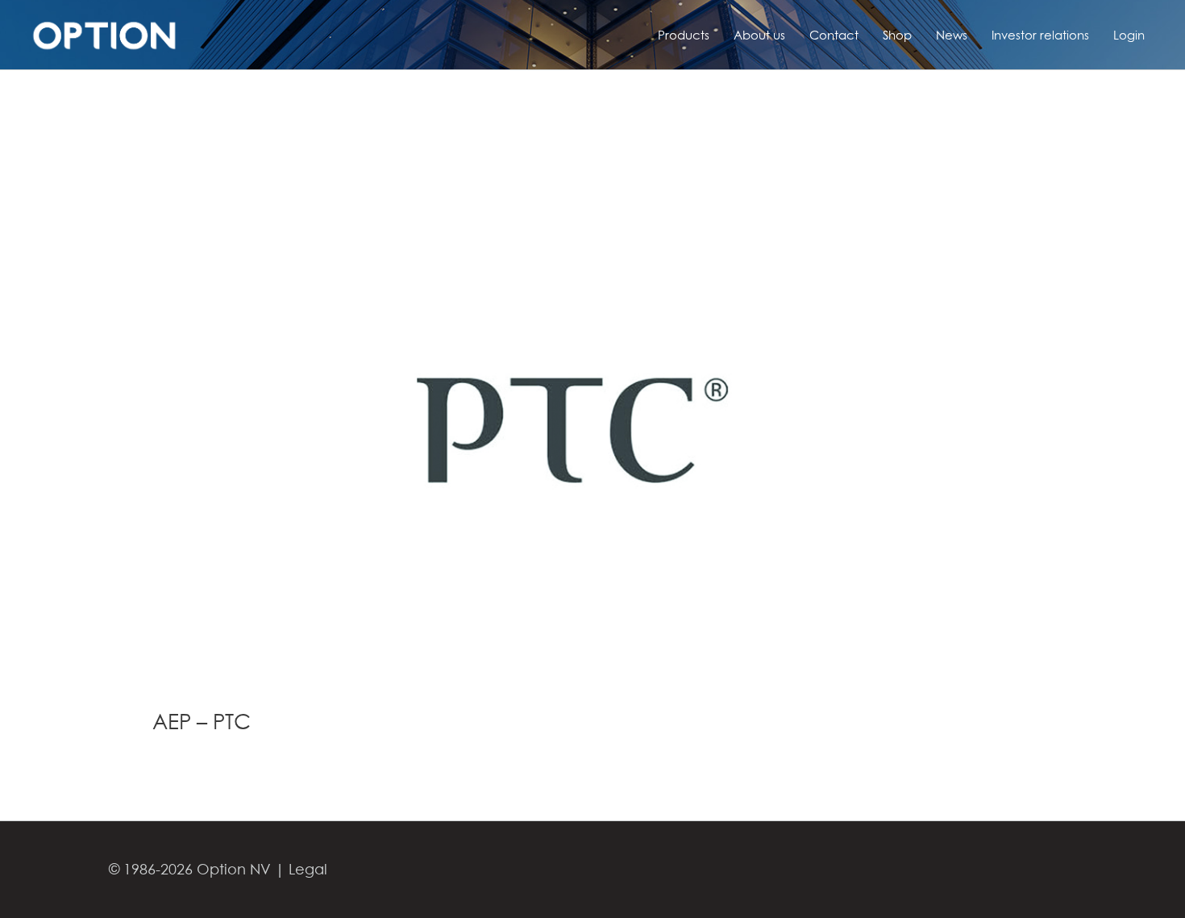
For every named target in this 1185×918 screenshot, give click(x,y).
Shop (897, 34)
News (951, 34)
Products (683, 34)
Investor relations (1040, 34)
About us (759, 34)
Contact (834, 34)
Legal (308, 869)
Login (1129, 34)
